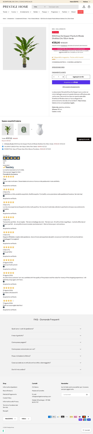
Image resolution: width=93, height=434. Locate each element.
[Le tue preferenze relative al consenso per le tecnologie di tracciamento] (3, 431)
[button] (89, 7)
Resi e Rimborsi (8, 391)
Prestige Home (10, 427)
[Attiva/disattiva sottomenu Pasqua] (48, 12)
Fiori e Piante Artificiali (33, 18)
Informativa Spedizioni (10, 387)
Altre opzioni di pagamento (71, 87)
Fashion (64, 12)
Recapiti (5, 411)
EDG (53, 29)
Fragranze (54, 12)
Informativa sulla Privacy (11, 401)
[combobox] (55, 7)
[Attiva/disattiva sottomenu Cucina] (17, 12)
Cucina (13, 12)
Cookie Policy (7, 398)
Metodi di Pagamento (10, 394)
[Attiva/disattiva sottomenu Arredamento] (30, 12)
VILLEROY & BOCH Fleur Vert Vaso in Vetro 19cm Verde (20, 146)
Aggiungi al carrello (78, 77)
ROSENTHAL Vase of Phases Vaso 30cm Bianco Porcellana (21, 149)
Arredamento (24, 12)
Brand (73, 12)
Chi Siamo (35, 387)
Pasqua (44, 12)
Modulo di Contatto (38, 391)
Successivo (14, 174)
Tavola (5, 12)
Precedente (7, 174)
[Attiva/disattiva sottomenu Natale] (39, 12)
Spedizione (64, 45)
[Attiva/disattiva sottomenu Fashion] (68, 12)
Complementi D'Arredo (21, 18)
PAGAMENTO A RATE (59, 72)
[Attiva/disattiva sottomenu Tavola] (8, 12)
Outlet (80, 12)
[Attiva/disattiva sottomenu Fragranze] (59, 12)
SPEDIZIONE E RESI (58, 67)
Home (4, 18)
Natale (35, 12)
